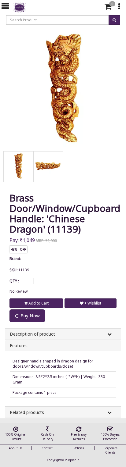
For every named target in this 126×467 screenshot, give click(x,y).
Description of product (32, 334)
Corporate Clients (110, 450)
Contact (47, 448)
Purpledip (72, 460)
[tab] (98, 6)
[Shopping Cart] (108, 7)
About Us (15, 448)
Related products (27, 412)
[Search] (97, 7)
